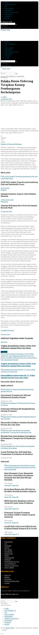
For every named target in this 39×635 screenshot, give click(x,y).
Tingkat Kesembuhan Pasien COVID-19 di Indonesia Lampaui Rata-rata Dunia (18, 364)
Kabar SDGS (10, 628)
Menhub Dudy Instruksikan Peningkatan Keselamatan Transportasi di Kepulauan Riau (18, 438)
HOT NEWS (8, 550)
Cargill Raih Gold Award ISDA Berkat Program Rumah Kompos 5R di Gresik (20, 527)
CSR (5, 6)
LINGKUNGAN (9, 558)
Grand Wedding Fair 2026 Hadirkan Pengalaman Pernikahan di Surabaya (17, 453)
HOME (6, 2)
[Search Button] (16, 24)
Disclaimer (7, 579)
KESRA (6, 556)
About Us (7, 575)
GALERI (6, 18)
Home (3, 76)
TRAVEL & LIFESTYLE (11, 12)
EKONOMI (20, 76)
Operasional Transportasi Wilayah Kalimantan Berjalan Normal (16, 396)
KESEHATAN (8, 554)
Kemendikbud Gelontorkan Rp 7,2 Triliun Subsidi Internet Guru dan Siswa (18, 376)
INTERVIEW (8, 14)
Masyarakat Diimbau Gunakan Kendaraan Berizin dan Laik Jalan (19, 423)
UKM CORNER (9, 8)
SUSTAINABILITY (10, 4)
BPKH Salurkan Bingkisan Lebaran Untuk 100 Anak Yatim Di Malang (19, 502)
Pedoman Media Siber (11, 581)
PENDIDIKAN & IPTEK (11, 562)
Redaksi (7, 577)
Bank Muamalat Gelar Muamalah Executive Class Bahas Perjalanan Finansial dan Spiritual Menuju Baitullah (18, 476)
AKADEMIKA (8, 10)
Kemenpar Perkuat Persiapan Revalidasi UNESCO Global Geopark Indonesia (19, 514)
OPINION (7, 16)
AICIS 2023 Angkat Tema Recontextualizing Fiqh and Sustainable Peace (19, 183)
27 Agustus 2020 (6, 99)
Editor (5, 97)
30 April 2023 (5, 188)
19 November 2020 (7, 200)
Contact (7, 583)
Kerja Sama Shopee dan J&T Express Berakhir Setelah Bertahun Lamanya (20, 490)
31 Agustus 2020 (6, 211)
